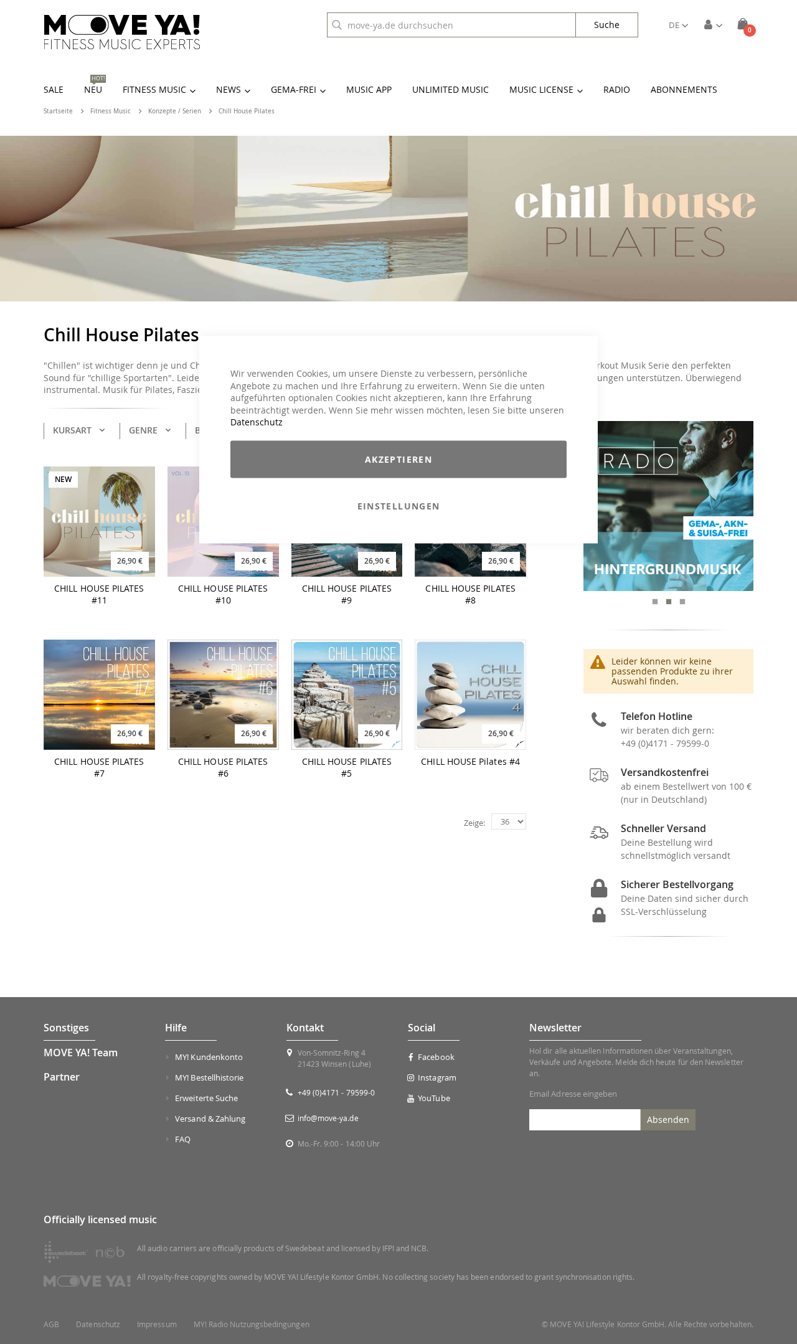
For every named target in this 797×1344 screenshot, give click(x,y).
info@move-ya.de (328, 1118)
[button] (678, 24)
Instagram (437, 1077)
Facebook (436, 1056)
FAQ (183, 1139)
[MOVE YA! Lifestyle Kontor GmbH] (122, 32)
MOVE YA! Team (81, 1052)
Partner (62, 1077)
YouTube (434, 1098)
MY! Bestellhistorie (209, 1077)
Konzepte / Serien (174, 111)
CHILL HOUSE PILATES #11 (99, 594)
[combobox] (451, 24)
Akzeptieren (398, 459)
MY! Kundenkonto (209, 1056)
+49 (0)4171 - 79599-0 (665, 743)
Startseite (58, 111)
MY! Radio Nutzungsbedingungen (251, 1324)
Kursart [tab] (72, 430)
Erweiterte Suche (206, 1098)
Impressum (157, 1324)
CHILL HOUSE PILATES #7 (99, 767)
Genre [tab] (143, 430)
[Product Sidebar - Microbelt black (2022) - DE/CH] (673, 506)
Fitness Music (110, 111)
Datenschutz (256, 422)
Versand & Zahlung (210, 1118)
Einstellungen (398, 505)
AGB (51, 1324)
